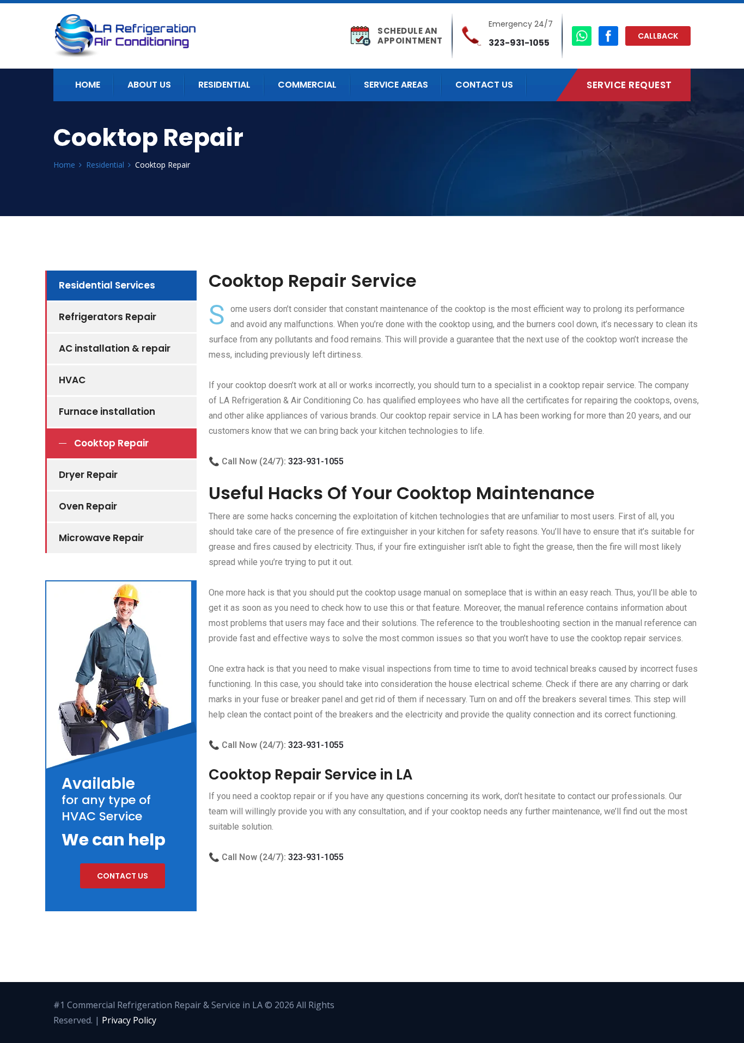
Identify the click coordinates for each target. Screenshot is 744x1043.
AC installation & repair (114, 348)
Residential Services (107, 285)
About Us (149, 84)
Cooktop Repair (111, 443)
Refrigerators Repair (107, 316)
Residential (224, 84)
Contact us (122, 875)
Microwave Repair (101, 537)
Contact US (484, 84)
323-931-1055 (519, 42)
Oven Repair (88, 506)
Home (87, 84)
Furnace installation (107, 411)
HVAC (72, 379)
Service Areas (396, 84)
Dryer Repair (88, 474)
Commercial (307, 84)
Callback (658, 35)
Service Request (629, 84)
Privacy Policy (129, 1020)
